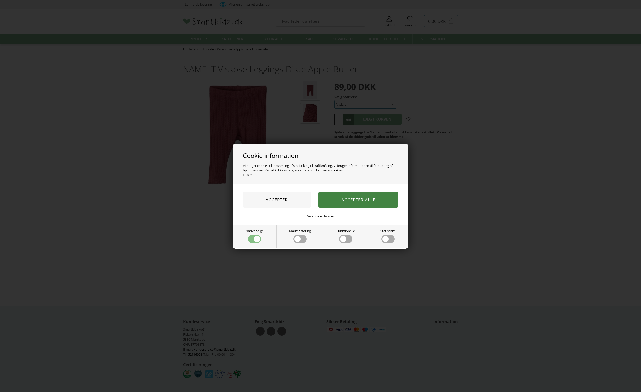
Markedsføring (300, 231)
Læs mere (250, 174)
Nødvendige (254, 231)
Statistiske (388, 231)
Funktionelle (345, 231)
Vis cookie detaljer (320, 216)
